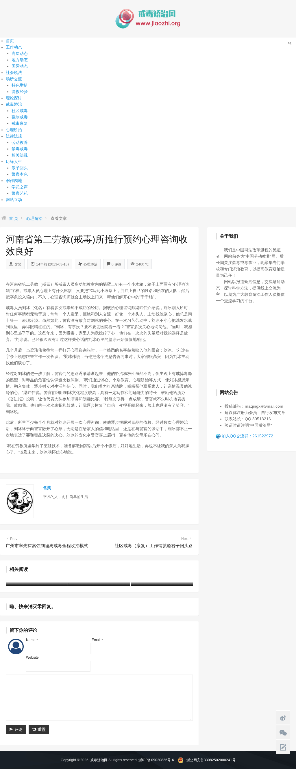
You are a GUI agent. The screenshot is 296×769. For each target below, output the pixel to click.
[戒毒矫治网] (148, 18)
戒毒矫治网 (99, 760)
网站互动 (14, 199)
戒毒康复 (20, 123)
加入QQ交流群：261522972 (247, 436)
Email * (97, 640)
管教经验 (20, 91)
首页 (10, 40)
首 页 (13, 218)
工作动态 (14, 47)
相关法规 (20, 155)
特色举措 (20, 85)
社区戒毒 (20, 110)
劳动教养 (20, 142)
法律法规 (14, 136)
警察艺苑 (20, 193)
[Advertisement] (256, 346)
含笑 (17, 264)
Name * (32, 640)
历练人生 (14, 161)
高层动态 (20, 53)
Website (32, 657)
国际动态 (20, 66)
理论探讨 (14, 98)
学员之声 (20, 187)
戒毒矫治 (14, 104)
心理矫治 (14, 129)
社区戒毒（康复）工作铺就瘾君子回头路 (154, 542)
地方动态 (20, 59)
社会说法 (14, 72)
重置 (41, 729)
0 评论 (116, 264)
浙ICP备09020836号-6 (156, 760)
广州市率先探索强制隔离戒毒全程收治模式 (47, 542)
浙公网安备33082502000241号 (211, 760)
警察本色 (20, 174)
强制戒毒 (20, 117)
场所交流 (14, 79)
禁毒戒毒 (20, 148)
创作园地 (14, 180)
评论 (18, 729)
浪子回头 (20, 168)
